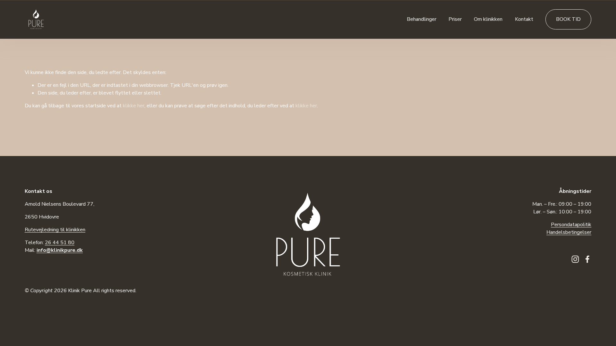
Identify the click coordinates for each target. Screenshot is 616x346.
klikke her (133, 105)
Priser (455, 19)
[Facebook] (587, 259)
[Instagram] (575, 259)
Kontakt (524, 19)
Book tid (568, 19)
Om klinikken (488, 19)
